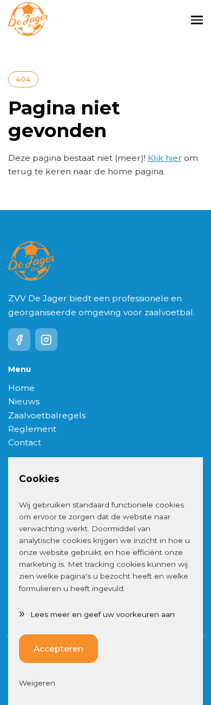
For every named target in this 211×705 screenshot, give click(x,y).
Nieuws (23, 401)
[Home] (28, 19)
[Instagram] (46, 339)
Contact (24, 442)
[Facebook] (19, 339)
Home (21, 388)
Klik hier (165, 158)
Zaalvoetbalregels (46, 415)
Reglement (32, 429)
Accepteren (58, 648)
